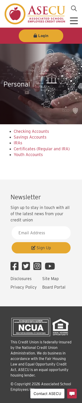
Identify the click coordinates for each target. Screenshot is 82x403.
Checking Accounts (31, 131)
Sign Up (43, 247)
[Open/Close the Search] (74, 8)
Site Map (50, 278)
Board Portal (54, 287)
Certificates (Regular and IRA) (42, 148)
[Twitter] (27, 266)
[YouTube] (50, 266)
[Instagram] (38, 266)
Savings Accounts (30, 137)
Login (43, 35)
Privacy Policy (24, 287)
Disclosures (21, 278)
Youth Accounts (28, 154)
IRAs (18, 142)
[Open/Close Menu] (74, 19)
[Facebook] (16, 266)
